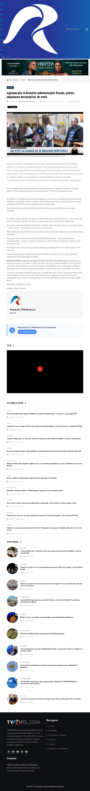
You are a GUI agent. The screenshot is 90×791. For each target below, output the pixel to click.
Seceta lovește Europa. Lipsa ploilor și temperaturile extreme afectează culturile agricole (44, 451)
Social (23, 80)
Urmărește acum (28, 332)
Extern (9, 448)
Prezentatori (53, 731)
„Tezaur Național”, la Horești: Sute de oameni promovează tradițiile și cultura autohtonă (43, 439)
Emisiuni (51, 726)
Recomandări (25, 678)
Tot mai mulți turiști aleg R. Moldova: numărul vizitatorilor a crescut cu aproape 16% (42, 414)
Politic (23, 696)
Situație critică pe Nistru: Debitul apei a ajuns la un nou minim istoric (35, 491)
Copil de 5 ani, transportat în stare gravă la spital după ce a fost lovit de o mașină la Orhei (44, 426)
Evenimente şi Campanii (57, 735)
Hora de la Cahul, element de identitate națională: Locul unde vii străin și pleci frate (41, 503)
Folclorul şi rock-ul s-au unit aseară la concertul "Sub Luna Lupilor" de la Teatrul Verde (42, 515)
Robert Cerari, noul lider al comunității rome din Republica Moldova (46, 617)
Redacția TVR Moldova (26, 101)
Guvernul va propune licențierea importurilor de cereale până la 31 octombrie (50, 699)
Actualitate (11, 460)
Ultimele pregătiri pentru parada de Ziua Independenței (42, 633)
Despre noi (52, 740)
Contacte (52, 744)
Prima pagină (13, 80)
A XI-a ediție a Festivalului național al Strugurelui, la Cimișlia (32, 478)
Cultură (10, 436)
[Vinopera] (45, 67)
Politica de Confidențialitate (58, 748)
